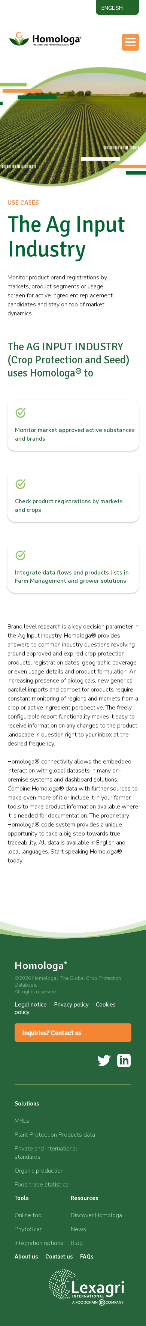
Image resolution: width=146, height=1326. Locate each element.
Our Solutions (54, 57)
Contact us (49, 116)
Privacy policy (71, 1004)
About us (48, 102)
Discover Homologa (96, 1215)
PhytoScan (29, 1229)
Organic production (39, 1171)
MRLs (22, 1121)
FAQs (86, 1256)
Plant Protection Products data (55, 1135)
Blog (77, 1243)
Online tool (29, 1215)
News (78, 1229)
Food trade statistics (42, 1184)
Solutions (27, 1103)
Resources (49, 87)
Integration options (39, 1243)
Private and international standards (46, 1152)
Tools (42, 72)
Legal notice (31, 1004)
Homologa (41, 965)
